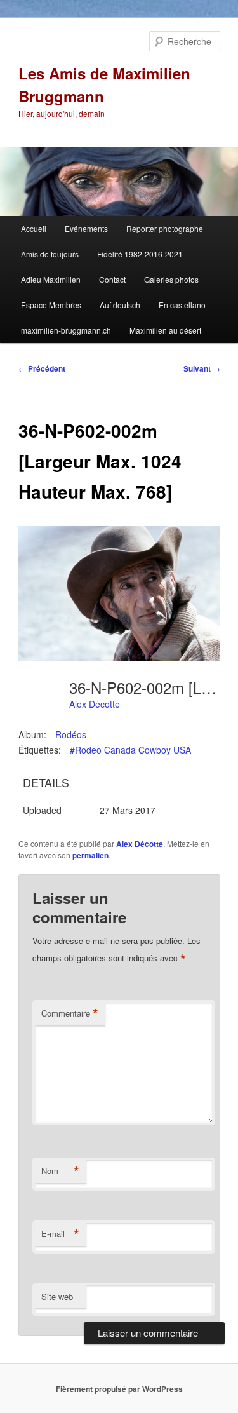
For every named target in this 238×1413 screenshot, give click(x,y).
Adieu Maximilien (51, 279)
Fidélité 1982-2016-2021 (140, 253)
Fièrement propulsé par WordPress (119, 1389)
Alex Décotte (94, 704)
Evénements (86, 228)
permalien (90, 855)
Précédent (41, 368)
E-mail (60, 1234)
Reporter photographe (164, 228)
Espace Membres (51, 304)
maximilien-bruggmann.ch (66, 330)
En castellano (182, 304)
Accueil (33, 228)
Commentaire (69, 1013)
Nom (60, 1171)
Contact (112, 279)
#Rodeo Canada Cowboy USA (130, 749)
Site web (57, 1296)
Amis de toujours (50, 253)
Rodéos (70, 734)
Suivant (201, 368)
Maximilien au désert (165, 330)
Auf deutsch (120, 304)
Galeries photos (171, 279)
